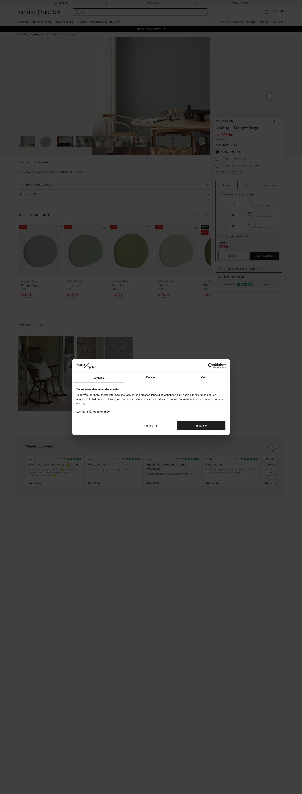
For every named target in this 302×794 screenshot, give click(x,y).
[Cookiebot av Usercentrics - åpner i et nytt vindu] (210, 366)
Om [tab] (203, 377)
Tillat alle (201, 425)
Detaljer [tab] (151, 377)
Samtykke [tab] (99, 377)
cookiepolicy (101, 411)
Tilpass (148, 425)
